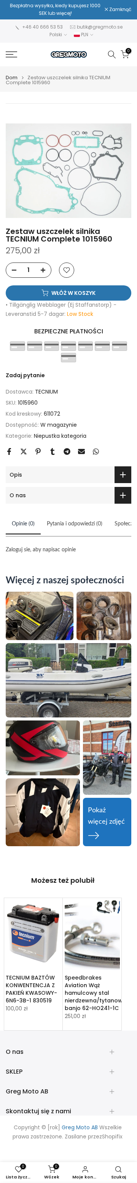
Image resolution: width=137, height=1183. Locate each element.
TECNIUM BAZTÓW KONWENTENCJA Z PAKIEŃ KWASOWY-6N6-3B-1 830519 (31, 989)
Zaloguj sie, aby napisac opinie (41, 549)
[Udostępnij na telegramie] (67, 451)
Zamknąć (119, 9)
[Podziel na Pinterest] (38, 451)
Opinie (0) (23, 524)
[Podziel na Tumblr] (52, 451)
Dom (12, 77)
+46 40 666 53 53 (42, 27)
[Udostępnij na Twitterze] (23, 451)
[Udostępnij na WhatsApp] (95, 451)
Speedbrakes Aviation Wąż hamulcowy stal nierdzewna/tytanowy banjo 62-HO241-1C (95, 993)
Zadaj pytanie (25, 375)
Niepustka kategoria (60, 436)
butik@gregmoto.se (100, 27)
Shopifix (112, 1136)
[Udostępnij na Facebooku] (9, 451)
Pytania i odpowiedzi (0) (74, 524)
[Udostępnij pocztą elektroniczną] (81, 451)
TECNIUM (46, 391)
